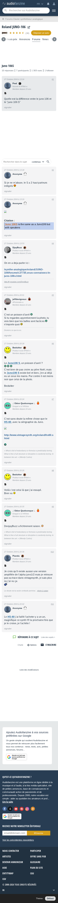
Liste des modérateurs (29, 670)
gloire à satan (42, 591)
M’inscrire (38, 833)
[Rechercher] (48, 162)
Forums (36, 39)
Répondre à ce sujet (28, 637)
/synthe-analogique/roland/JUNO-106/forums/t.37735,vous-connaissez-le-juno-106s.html (27, 272)
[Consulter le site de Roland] (28, 27)
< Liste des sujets (48, 637)
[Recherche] (6, 11)
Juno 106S (8, 66)
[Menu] (54, 10)
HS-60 (7, 422)
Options (33, 645)
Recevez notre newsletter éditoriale (21, 826)
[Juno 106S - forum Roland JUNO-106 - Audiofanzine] (13, 3)
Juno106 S (14, 363)
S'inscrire (51, 644)
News (45, 39)
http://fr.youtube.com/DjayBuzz (16, 282)
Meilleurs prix (10, 39)
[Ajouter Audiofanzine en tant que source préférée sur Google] (16, 757)
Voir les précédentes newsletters (18, 840)
